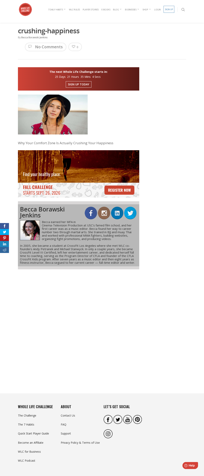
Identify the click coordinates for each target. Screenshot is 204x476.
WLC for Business (29, 451)
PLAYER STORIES (91, 9)
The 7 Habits (26, 424)
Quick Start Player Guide (33, 433)
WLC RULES (74, 9)
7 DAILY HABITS (55, 9)
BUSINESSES (130, 9)
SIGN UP (169, 9)
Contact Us (68, 415)
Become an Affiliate (30, 442)
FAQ (63, 424)
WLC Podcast (26, 460)
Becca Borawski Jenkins (34, 37)
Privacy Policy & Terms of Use (80, 442)
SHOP (145, 9)
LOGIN (157, 9)
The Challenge (27, 415)
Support (66, 433)
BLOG (116, 9)
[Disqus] (78, 324)
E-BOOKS (105, 9)
